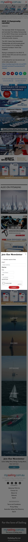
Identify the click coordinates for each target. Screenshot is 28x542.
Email (3, 262)
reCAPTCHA (5, 279)
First (3, 270)
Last (3, 274)
